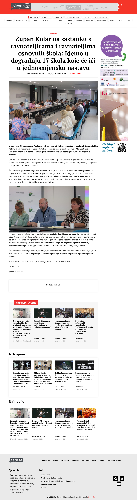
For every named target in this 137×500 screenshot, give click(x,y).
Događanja (45, 20)
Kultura (79, 20)
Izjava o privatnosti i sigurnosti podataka (58, 481)
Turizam (34, 20)
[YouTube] (119, 8)
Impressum (45, 475)
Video (112, 20)
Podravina (58, 17)
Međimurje (46, 17)
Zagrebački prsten (100, 17)
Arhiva (43, 487)
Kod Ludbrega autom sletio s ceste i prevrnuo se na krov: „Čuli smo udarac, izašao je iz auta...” (63, 377)
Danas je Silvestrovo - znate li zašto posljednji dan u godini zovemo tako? (42, 324)
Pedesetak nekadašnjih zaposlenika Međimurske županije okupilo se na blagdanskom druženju (84, 327)
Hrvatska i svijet (125, 20)
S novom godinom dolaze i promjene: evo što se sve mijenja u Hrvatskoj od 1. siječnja (63, 325)
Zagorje (86, 17)
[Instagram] (121, 5)
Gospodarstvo (21, 20)
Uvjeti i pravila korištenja (51, 478)
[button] (126, 7)
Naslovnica (34, 17)
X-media (91, 497)
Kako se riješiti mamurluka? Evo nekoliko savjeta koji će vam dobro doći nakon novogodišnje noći (86, 425)
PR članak (68, 24)
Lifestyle (89, 20)
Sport (70, 20)
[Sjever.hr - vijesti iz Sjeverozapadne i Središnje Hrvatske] (20, 7)
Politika (9, 20)
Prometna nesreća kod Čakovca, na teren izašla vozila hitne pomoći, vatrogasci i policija (84, 377)
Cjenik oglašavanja (48, 484)
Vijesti (55, 460)
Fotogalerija (101, 20)
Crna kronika (58, 20)
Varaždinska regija (73, 17)
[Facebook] (119, 5)
